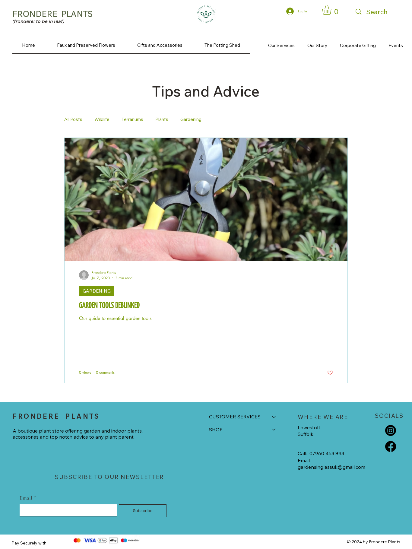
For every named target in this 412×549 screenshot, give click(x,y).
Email (28, 497)
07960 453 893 (326, 453)
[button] (332, 10)
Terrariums (132, 119)
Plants (161, 119)
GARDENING (97, 291)
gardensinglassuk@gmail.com (331, 467)
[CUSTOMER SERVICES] (274, 416)
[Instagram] (390, 430)
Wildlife (101, 119)
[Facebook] (390, 446)
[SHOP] (274, 429)
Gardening (190, 119)
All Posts (73, 119)
